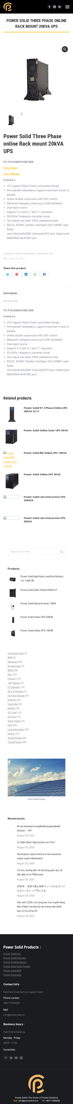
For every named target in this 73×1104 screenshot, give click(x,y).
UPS (51, 253)
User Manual (11, 174)
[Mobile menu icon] (67, 7)
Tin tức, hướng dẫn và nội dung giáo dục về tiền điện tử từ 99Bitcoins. (39, 872)
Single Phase (28, 253)
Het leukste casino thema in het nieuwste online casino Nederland (39, 856)
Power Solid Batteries (14, 962)
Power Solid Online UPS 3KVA (42, 474)
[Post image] (11, 827)
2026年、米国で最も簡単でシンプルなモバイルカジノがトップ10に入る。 (41, 888)
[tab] (36, 291)
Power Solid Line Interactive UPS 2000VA (44, 498)
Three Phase (42, 253)
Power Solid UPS (16, 258)
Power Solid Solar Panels (16, 966)
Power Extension (12, 975)
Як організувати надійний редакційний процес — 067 (38, 828)
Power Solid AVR (12, 970)
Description (10, 293)
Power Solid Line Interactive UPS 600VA (44, 519)
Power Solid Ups (12, 953)
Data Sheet (10, 168)
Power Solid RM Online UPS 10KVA (45, 452)
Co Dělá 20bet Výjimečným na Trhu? (36, 842)
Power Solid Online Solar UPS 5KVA (46, 430)
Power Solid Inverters (14, 958)
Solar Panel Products (36, 799)
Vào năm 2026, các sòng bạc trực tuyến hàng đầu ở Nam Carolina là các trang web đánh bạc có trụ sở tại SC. (41, 906)
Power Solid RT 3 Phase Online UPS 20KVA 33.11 (45, 409)
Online (18, 253)
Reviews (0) (10, 301)
